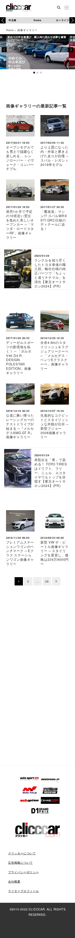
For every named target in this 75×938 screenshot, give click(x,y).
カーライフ (62, 20)
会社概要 (14, 881)
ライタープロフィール (23, 891)
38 (47, 581)
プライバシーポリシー (23, 872)
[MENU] (66, 7)
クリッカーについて (22, 853)
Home (37, 20)
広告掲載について (20, 862)
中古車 (12, 20)
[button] (72, 20)
